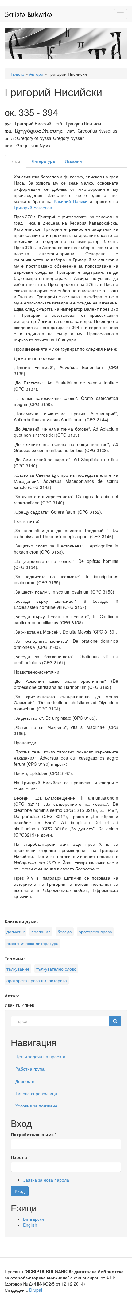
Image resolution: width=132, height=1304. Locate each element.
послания (41, 931)
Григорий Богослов (33, 207)
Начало (16, 74)
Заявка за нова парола (46, 1180)
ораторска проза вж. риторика (36, 980)
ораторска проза (95, 931)
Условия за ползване (36, 1106)
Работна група (30, 1069)
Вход (20, 1191)
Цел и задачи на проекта (40, 1056)
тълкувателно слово (56, 969)
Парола (20, 1157)
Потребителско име (33, 1134)
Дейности (24, 1081)
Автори (36, 74)
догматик (15, 931)
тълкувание (17, 969)
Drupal (35, 1290)
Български (33, 1219)
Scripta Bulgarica (28, 14)
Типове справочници (36, 1093)
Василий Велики (72, 201)
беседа (64, 931)
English (30, 1225)
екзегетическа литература (32, 943)
